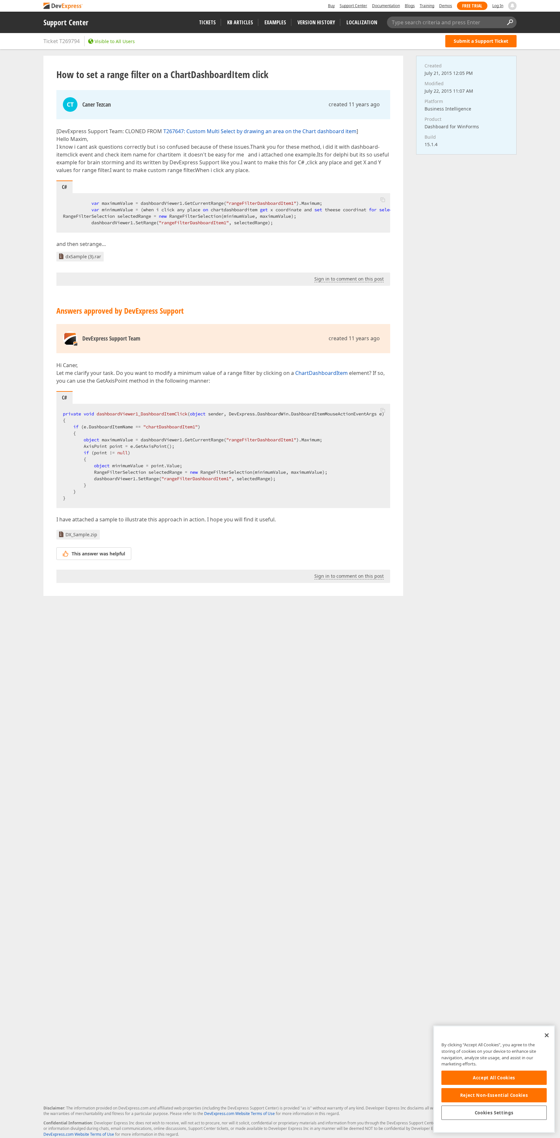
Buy (331, 5)
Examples (275, 22)
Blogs (410, 5)
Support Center (353, 5)
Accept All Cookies (494, 1078)
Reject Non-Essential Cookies (494, 1095)
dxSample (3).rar (83, 256)
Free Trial (472, 6)
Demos (445, 5)
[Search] (510, 22)
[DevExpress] (63, 6)
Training (427, 5)
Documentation (386, 5)
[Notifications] (512, 6)
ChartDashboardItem (321, 373)
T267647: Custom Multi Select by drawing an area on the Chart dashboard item (259, 131)
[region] (494, 1079)
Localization (361, 22)
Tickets (207, 22)
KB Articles (240, 22)
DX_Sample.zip (81, 534)
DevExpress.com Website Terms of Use (239, 1113)
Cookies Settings (494, 1113)
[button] (383, 199)
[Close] (547, 1035)
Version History (316, 22)
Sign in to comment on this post (349, 279)
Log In (497, 5)
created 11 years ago (354, 104)
